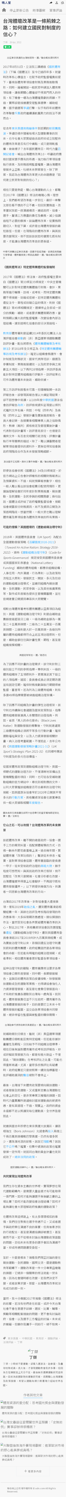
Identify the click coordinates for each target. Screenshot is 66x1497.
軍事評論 (55, 10)
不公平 (10, 1146)
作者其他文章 (33, 1395)
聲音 (26, 1075)
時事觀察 (39, 10)
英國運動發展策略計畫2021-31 (28, 746)
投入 (51, 1131)
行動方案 (17, 797)
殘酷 (46, 1141)
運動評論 (53, 1338)
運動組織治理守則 (33, 552)
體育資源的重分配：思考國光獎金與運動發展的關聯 (31, 1413)
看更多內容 (35, 1471)
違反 (9, 932)
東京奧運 (13, 1338)
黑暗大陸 (46, 866)
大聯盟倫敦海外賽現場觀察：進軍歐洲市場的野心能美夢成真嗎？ (32, 1457)
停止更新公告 (19, 10)
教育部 (40, 1338)
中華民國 (27, 1338)
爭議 (26, 108)
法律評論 (8, 1342)
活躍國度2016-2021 (41, 542)
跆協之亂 (29, 907)
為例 (20, 405)
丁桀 (5, 42)
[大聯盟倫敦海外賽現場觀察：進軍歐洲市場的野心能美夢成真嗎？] (33, 1447)
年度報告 (35, 802)
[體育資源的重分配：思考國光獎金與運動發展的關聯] (33, 1405)
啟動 (20, 338)
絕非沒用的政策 (25, 1157)
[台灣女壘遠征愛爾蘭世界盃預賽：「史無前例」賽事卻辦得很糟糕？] (33, 1424)
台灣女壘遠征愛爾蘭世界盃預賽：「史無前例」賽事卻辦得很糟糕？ (32, 1434)
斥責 (17, 113)
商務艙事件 (30, 128)
